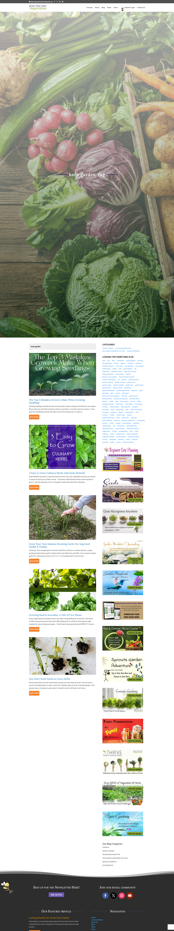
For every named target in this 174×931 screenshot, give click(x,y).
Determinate (106, 369)
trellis (136, 431)
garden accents (134, 380)
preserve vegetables (128, 420)
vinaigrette (112, 439)
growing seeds (134, 399)
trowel (112, 434)
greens (117, 393)
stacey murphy (120, 428)
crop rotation (139, 366)
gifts (112, 393)
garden (124, 380)
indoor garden (125, 407)
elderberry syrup (116, 371)
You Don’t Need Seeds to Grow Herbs (49, 678)
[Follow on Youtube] (130, 895)
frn (119, 380)
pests (118, 418)
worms (118, 442)
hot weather (138, 404)
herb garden (124, 401)
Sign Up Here (56, 895)
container (138, 363)
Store (116, 7)
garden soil (130, 382)
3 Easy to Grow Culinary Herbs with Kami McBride (57, 472)
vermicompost (121, 437)
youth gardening (128, 442)
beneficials (120, 360)
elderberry (105, 371)
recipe (111, 423)
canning (140, 360)
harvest (104, 401)
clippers (123, 363)
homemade (119, 404)
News (109, 7)
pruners (104, 423)
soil (114, 426)
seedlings (136, 423)
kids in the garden (136, 409)
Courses (89, 7)
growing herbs (107, 399)
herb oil (132, 401)
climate (116, 363)
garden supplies (118, 385)
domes (114, 369)
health (111, 401)
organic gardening (108, 418)
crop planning (128, 366)
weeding (105, 442)
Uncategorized (107, 865)
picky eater (125, 418)
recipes (118, 423)
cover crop (119, 366)
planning (134, 418)
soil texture (120, 426)
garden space (106, 385)
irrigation (135, 407)
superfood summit (133, 428)
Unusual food (120, 434)
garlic (141, 390)
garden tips (129, 385)
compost (130, 363)
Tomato (114, 431)
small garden (106, 426)
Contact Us (141, 7)
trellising (105, 434)
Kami (112, 409)
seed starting (126, 423)
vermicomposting (133, 437)
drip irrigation (127, 369)
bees (113, 360)
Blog (103, 7)
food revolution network (126, 377)
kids (127, 409)
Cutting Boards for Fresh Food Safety (49, 917)
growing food (133, 396)
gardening (127, 388)
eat (135, 369)
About (97, 7)
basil (103, 360)
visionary (121, 439)
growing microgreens (121, 399)
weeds (112, 442)
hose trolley (129, 404)
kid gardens (120, 409)
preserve (117, 420)
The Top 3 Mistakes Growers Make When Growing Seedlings (57, 401)
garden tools (139, 385)
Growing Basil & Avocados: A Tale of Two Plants (55, 614)
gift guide (105, 393)
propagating (141, 420)
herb (116, 401)
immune (105, 407)
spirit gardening (131, 426)
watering (134, 439)
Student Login (130, 7)
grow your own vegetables (111, 396)
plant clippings (107, 420)
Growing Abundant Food (123, 348)
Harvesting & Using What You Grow (113, 351)
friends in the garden (109, 380)
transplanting (123, 431)
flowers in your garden (109, 377)
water (128, 439)
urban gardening (132, 434)
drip (120, 369)
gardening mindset (108, 390)
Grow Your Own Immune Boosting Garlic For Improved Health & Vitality (59, 545)
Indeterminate (114, 407)
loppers (120, 412)
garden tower (106, 388)
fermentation (119, 374)
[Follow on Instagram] (122, 895)
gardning (134, 390)
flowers (128, 374)
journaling (105, 409)
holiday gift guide (108, 404)
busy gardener (131, 360)
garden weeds (117, 388)
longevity (113, 412)
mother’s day (121, 415)
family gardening (107, 374)
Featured (105, 847)
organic (129, 415)
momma (105, 415)
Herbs (139, 401)
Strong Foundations (133, 351)
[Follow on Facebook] (105, 895)
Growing (124, 396)
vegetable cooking (108, 437)
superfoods (106, 431)
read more (34, 417)
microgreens (129, 412)
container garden (108, 366)
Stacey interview (107, 428)
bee (108, 360)
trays (131, 431)
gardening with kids (123, 390)
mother (112, 415)
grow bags (125, 393)
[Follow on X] (113, 895)
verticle (104, 439)
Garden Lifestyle (107, 348)
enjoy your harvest (130, 371)
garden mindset (120, 382)
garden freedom (107, 382)
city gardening (107, 363)
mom (137, 412)
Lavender (105, 412)
